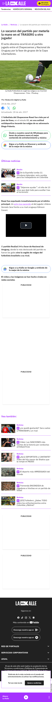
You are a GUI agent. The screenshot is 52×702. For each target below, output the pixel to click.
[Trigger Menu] (3, 3)
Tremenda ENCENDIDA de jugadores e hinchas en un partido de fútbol (33, 488)
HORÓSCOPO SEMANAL (22, 9)
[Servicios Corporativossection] (48, 652)
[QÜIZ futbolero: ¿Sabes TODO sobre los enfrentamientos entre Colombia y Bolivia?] (8, 500)
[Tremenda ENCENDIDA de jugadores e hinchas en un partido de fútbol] (8, 486)
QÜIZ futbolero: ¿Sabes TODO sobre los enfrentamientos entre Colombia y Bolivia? (32, 502)
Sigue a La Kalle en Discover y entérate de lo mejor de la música (27, 145)
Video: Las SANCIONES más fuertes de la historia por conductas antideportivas (33, 444)
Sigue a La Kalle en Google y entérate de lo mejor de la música (28, 268)
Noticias (13, 25)
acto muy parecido (22, 204)
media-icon (26, 697)
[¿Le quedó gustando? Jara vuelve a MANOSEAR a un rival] (8, 428)
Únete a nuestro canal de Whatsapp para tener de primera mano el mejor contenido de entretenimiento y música (28, 135)
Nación (19, 169)
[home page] (26, 603)
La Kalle (4, 25)
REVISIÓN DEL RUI (42, 9)
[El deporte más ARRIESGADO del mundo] (8, 472)
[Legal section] (48, 659)
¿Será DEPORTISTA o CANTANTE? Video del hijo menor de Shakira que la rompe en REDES (33, 459)
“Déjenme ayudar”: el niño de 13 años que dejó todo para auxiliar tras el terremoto (33, 189)
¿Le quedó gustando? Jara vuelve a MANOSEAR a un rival (33, 429)
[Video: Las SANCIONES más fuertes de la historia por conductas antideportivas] (8, 442)
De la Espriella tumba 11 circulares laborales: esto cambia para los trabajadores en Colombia (32, 175)
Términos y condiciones (13, 668)
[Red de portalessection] (48, 646)
